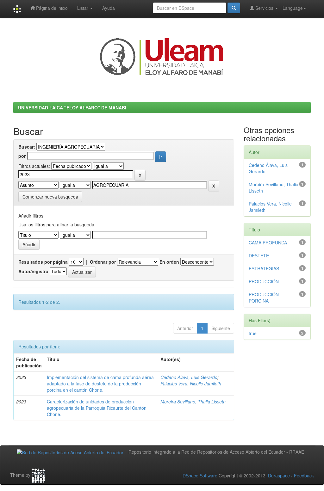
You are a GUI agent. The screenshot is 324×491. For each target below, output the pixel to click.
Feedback (304, 475)
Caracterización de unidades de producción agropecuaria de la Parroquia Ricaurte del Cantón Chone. (96, 407)
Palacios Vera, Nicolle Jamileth (190, 383)
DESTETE (259, 255)
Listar (83, 8)
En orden (169, 262)
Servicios (264, 8)
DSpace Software (200, 475)
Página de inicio (51, 8)
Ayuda (108, 8)
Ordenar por (103, 262)
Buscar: (26, 147)
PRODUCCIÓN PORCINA (264, 297)
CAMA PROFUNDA (268, 242)
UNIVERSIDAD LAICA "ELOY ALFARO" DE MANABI (72, 107)
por (22, 156)
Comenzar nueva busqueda (50, 196)
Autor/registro (33, 271)
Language (293, 8)
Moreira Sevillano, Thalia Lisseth (193, 401)
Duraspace (279, 475)
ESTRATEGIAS (264, 268)
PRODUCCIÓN (264, 281)
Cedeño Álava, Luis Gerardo (188, 377)
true (253, 333)
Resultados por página (43, 262)
